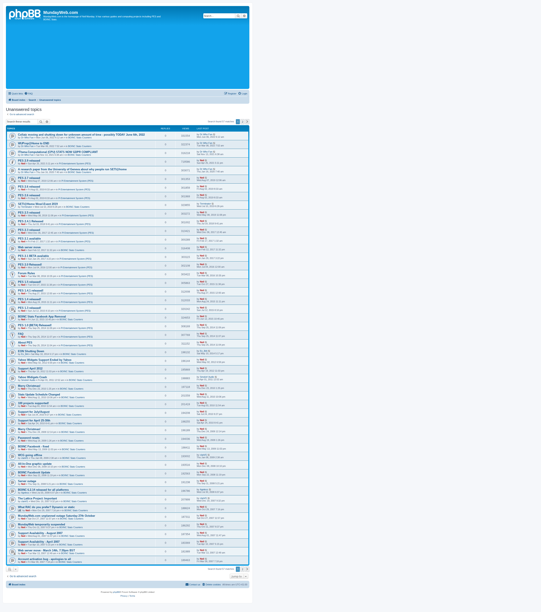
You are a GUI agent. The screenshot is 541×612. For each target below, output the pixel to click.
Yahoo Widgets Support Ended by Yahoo (44, 359)
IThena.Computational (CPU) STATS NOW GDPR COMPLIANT (58, 152)
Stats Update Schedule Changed (39, 394)
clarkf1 (24, 458)
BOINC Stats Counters (80, 137)
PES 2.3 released (29, 230)
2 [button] (242, 122)
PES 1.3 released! (29, 307)
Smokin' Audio (28, 380)
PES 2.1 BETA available (33, 256)
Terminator (26, 207)
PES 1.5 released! (29, 282)
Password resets (29, 437)
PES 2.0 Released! (30, 264)
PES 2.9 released (29, 160)
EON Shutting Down (31, 351)
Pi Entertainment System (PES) (75, 163)
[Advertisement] (134, 56)
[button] (247, 121)
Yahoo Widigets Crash (32, 377)
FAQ (20, 333)
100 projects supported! (33, 403)
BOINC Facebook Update (34, 472)
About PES (25, 342)
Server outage (27, 481)
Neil (23, 163)
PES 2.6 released (29, 186)
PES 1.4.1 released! (30, 290)
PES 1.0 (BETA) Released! (35, 325)
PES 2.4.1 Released (30, 221)
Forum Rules (26, 273)
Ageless (25, 492)
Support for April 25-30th (34, 420)
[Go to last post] (214, 134)
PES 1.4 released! (29, 299)
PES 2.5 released (29, 212)
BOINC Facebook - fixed (33, 446)
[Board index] (25, 13)
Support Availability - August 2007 (40, 533)
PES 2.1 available (29, 238)
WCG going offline (30, 455)
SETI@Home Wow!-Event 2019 (38, 204)
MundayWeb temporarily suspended (41, 524)
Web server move (29, 247)
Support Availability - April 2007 (39, 541)
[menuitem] (28, 93)
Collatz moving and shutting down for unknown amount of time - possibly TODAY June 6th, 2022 (81, 134)
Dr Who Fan (27, 137)
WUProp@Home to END (33, 143)
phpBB (116, 592)
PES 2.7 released (29, 178)
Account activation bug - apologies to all (44, 559)
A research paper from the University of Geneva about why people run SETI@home (72, 169)
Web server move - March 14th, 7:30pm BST (46, 550)
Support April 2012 (30, 368)
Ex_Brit (25, 354)
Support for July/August (33, 411)
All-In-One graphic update (35, 463)
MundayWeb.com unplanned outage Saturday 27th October (56, 515)
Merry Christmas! (29, 385)
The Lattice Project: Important (37, 498)
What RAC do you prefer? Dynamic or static (46, 507)
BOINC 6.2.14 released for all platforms (43, 489)
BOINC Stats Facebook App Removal (42, 316)
